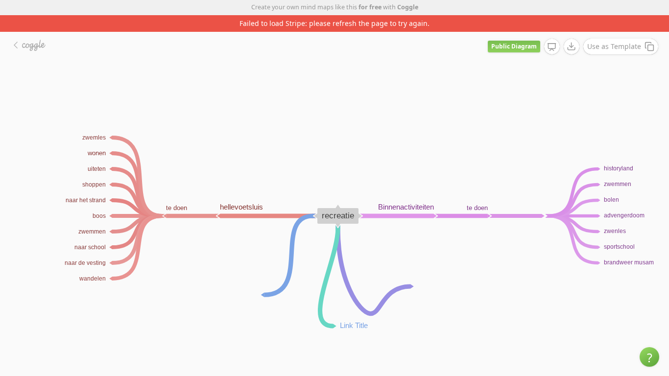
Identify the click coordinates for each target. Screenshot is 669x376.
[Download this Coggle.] (571, 46)
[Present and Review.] (552, 47)
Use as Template (614, 46)
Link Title (354, 325)
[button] (649, 357)
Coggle (407, 7)
